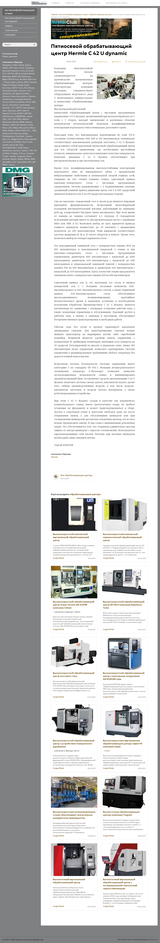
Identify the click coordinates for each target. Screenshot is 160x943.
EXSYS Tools (17, 88)
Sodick (5, 145)
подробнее (58, 558)
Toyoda (30, 153)
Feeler (5, 56)
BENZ (14, 76)
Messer (28, 122)
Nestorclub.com (152, 939)
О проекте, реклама (90, 3)
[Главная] (39, 3)
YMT (30, 162)
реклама (13, 56)
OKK (34, 130)
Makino (25, 119)
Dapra (28, 65)
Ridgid (15, 139)
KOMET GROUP (24, 113)
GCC (29, 90)
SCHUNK (17, 142)
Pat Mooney (15, 133)
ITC (13, 108)
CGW (14, 65)
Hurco (5, 105)
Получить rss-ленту (117, 3)
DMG (26, 82)
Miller (15, 128)
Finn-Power (29, 88)
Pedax (25, 133)
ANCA (17, 73)
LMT (11, 68)
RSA (26, 139)
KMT (19, 110)
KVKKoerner (8, 116)
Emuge (20, 85)
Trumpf (12, 156)
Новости (70, 3)
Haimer (32, 96)
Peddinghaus (8, 136)
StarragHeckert (9, 147)
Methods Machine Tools (22, 125)
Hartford (13, 102)
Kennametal (29, 108)
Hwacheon (14, 105)
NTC (29, 130)
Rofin (21, 139)
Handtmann (7, 99)
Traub (5, 156)
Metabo (6, 125)
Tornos (22, 153)
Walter (13, 159)
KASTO (19, 108)
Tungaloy (29, 68)
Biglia (4, 79)
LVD (14, 119)
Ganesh (22, 90)
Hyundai (6, 108)
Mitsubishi (23, 128)
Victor (29, 156)
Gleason (6, 96)
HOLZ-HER (30, 102)
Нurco (12, 165)
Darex (20, 82)
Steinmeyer (23, 147)
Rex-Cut (6, 139)
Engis (26, 85)
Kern (4, 110)
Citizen (21, 65)
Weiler (20, 159)
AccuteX (30, 71)
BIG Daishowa (24, 76)
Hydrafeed (25, 105)
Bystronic (32, 79)
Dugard (5, 85)
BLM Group (13, 79)
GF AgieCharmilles (20, 93)
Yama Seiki (22, 162)
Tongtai (14, 153)
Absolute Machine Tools (13, 71)
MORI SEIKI (20, 130)
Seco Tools (19, 68)
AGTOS (10, 73)
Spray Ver (14, 145)
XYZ (14, 162)
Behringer (6, 76)
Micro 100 (7, 128)
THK (31, 150)
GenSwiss (6, 93)
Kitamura (12, 110)
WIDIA (27, 159)
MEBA (21, 122)
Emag (13, 85)
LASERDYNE (20, 116)
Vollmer (5, 159)
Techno (24, 150)
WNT (33, 159)
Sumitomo (7, 150)
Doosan (32, 82)
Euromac (6, 88)
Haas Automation (19, 96)
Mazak (15, 122)
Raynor (29, 136)
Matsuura (6, 122)
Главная (55, 3)
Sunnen (16, 150)
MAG (19, 119)
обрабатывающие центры (100, 14)
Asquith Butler (28, 73)
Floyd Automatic (10, 90)
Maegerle (6, 65)
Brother (23, 79)
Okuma (5, 133)
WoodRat (6, 162)
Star (21, 145)
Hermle (21, 102)
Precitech (20, 136)
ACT (4, 73)
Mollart (11, 130)
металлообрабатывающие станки (73, 14)
